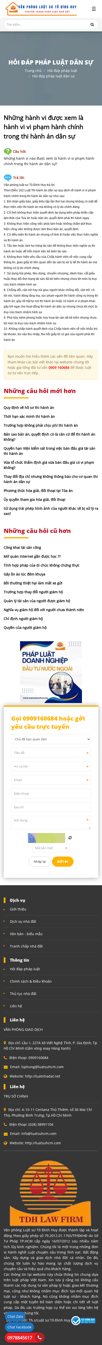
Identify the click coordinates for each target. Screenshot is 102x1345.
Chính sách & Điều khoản (31, 981)
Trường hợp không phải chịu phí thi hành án (41, 425)
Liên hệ (16, 1006)
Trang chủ (33, 70)
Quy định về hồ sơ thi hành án (29, 407)
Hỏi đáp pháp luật (62, 70)
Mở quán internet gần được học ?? (32, 556)
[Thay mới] (70, 837)
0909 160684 (59, 367)
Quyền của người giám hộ (25, 627)
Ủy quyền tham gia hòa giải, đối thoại (34, 499)
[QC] (51, 671)
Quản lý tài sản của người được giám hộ (37, 600)
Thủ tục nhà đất (23, 993)
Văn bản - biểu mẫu (26, 933)
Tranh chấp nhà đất (26, 946)
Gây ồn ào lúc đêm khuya (24, 574)
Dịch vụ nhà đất (23, 921)
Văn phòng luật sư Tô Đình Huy (25, 185)
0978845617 (19, 1338)
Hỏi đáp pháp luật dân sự (53, 76)
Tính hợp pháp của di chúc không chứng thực (41, 565)
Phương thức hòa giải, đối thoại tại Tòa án (38, 490)
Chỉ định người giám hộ (23, 618)
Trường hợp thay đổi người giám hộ (33, 592)
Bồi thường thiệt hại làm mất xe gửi (33, 583)
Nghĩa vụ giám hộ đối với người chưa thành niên (44, 609)
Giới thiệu (18, 909)
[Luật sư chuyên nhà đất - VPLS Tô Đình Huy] (40, 9)
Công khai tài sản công (22, 547)
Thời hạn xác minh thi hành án (29, 416)
